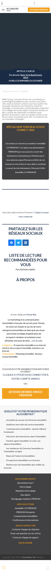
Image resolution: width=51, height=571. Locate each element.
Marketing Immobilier (25, 354)
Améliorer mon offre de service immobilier (25, 424)
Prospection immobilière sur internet (30, 345)
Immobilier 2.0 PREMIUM (25, 508)
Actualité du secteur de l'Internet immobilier (26, 420)
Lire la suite (37, 340)
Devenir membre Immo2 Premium (25, 393)
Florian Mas (31, 315)
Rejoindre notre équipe (26, 491)
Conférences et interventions (26, 520)
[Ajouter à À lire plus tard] (47, 568)
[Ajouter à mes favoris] (4, 567)
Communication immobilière (26, 516)
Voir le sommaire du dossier (25, 81)
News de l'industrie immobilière (20, 456)
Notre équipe (25, 487)
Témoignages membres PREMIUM (25, 499)
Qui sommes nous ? (25, 483)
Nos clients (25, 495)
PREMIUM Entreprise (25, 512)
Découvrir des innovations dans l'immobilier (26, 436)
